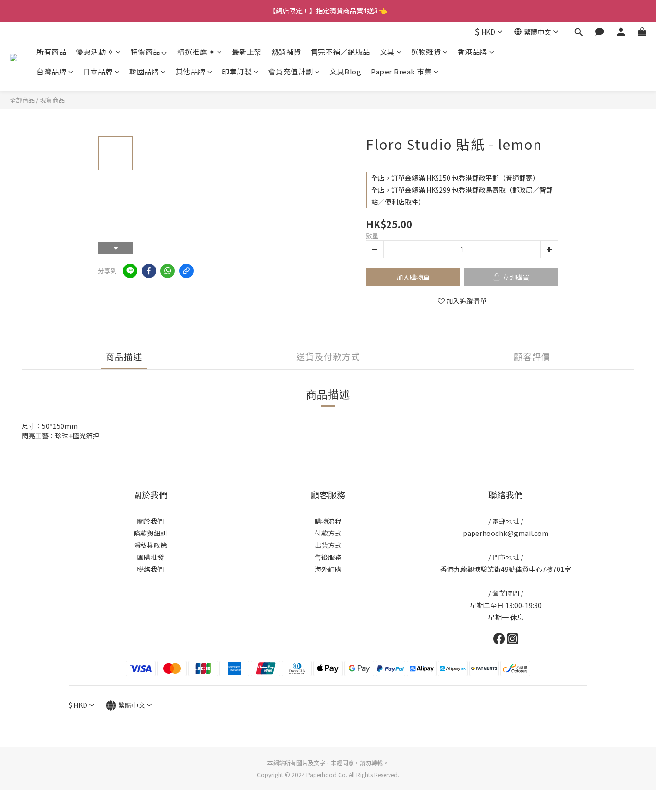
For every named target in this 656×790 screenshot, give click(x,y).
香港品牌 (472, 52)
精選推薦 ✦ (196, 52)
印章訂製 (237, 71)
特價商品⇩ (149, 52)
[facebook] (149, 271)
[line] (130, 271)
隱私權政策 (150, 545)
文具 (387, 52)
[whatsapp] (167, 271)
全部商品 (22, 100)
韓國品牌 (144, 71)
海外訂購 (328, 569)
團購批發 (150, 557)
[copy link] (186, 271)
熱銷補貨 (286, 52)
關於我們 (150, 521)
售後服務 (328, 557)
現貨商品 (52, 100)
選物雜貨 (426, 52)
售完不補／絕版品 (340, 52)
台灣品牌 (51, 71)
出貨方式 (328, 545)
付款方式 (328, 533)
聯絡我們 (150, 569)
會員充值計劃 (290, 71)
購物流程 (328, 521)
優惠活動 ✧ (95, 52)
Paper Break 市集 (401, 71)
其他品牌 (191, 71)
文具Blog (345, 71)
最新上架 (247, 52)
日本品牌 (98, 71)
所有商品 (51, 52)
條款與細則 (150, 533)
